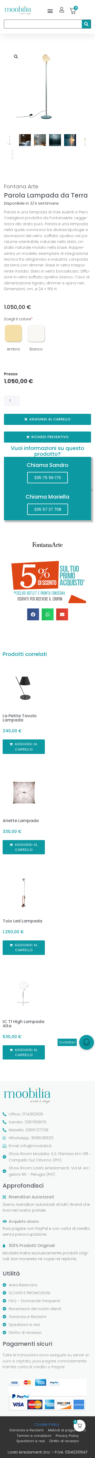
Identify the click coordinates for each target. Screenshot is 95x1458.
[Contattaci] (86, 1042)
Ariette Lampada (21, 821)
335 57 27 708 (47, 509)
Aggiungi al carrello (50, 419)
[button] (50, 10)
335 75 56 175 (47, 477)
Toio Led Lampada (22, 921)
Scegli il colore (18, 319)
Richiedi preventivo (50, 437)
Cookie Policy (46, 1424)
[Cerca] (86, 24)
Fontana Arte (21, 186)
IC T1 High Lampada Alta (23, 1024)
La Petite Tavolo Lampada (20, 718)
